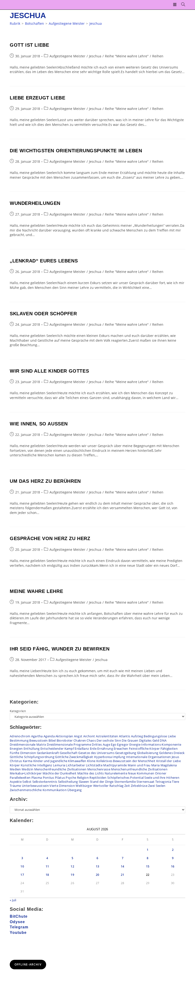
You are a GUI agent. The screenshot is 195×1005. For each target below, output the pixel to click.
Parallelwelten (20, 777)
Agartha (37, 736)
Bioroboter (65, 740)
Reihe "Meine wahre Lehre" (127, 56)
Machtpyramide (115, 765)
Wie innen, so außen (39, 423)
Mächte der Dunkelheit (59, 773)
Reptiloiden (97, 777)
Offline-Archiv (28, 964)
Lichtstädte (94, 765)
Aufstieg (137, 736)
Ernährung (105, 748)
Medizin (27, 769)
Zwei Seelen (156, 785)
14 (122, 866)
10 (22, 866)
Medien (15, 769)
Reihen (157, 56)
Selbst (26, 781)
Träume (15, 785)
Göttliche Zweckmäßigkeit (74, 757)
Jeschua (95, 23)
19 (72, 875)
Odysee (17, 922)
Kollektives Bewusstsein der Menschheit (125, 761)
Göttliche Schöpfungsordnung (32, 757)
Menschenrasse (98, 769)
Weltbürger (84, 785)
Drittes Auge (101, 744)
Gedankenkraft (48, 753)
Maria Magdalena (164, 765)
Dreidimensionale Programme (69, 744)
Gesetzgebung (125, 753)
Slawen (84, 781)
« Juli (13, 900)
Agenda (49, 736)
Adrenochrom (20, 736)
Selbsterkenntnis (44, 781)
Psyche (71, 777)
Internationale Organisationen (148, 757)
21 (122, 875)
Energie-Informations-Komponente (155, 744)
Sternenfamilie (125, 781)
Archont (89, 736)
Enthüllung (32, 748)
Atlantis (124, 736)
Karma (28, 761)
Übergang (74, 790)
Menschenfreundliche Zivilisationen (60, 769)
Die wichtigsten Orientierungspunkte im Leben (76, 150)
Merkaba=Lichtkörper (26, 773)
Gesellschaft (69, 753)
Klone (91, 761)
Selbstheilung (68, 781)
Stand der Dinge (102, 781)
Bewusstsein (38, 740)
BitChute (19, 916)
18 (47, 875)
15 (148, 866)
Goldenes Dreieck (172, 753)
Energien (16, 748)
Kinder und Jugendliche (50, 761)
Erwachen (121, 748)
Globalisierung (147, 753)
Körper (15, 765)
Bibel (52, 740)
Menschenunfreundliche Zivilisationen (139, 769)
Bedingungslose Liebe (160, 736)
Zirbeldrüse (139, 785)
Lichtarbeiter (75, 765)
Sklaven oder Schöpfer (43, 313)
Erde (93, 748)
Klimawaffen (77, 761)
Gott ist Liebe (29, 45)
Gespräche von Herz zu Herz (50, 538)
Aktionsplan (64, 736)
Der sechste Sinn (109, 740)
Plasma (36, 777)
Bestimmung (19, 740)
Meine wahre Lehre (36, 591)
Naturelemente (116, 773)
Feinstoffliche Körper (144, 748)
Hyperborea (103, 757)
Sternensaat (145, 781)
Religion (83, 777)
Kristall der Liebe (168, 761)
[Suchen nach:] (181, 5)
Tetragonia (163, 781)
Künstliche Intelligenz (36, 765)
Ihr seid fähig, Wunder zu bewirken (59, 648)
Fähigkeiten (169, 748)
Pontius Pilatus (54, 777)
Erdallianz (82, 748)
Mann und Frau (139, 765)
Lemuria (59, 765)
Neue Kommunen (141, 773)
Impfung (118, 757)
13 (97, 866)
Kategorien (18, 711)
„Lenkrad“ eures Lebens (44, 260)
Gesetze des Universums (96, 753)
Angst (78, 736)
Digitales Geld (149, 740)
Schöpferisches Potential (125, 777)
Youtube (18, 933)
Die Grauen (130, 740)
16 (173, 866)
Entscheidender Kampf (57, 748)
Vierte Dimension (62, 785)
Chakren (79, 740)
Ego (113, 744)
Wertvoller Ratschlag (108, 785)
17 (22, 875)
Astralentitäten (107, 736)
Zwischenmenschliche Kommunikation (38, 790)
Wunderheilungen (35, 203)
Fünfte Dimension (23, 753)
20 (97, 875)
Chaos (91, 740)
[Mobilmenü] (175, 5)
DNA (163, 740)
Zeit (127, 785)
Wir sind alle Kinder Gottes (49, 371)
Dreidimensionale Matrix (28, 744)
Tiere (175, 781)
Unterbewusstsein (35, 785)
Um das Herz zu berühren (45, 481)
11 (47, 866)
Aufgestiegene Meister (67, 56)
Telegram (19, 927)
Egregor (122, 744)
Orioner (160, 773)
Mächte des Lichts (90, 773)
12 (72, 866)
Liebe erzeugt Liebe (37, 97)
